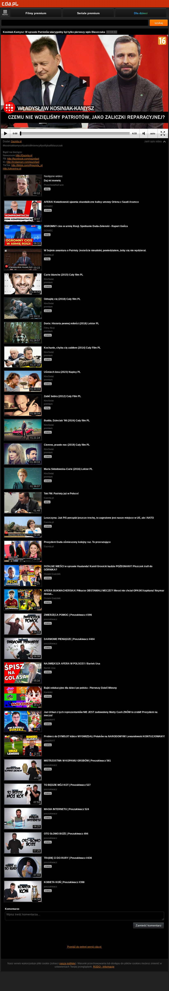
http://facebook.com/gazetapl (23, 158)
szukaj (159, 22)
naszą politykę (67, 963)
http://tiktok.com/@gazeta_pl (27, 165)
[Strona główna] (10, 4)
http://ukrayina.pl (12, 168)
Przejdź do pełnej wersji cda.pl (84, 946)
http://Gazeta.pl (24, 155)
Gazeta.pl (16, 141)
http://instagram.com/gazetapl (23, 162)
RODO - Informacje (103, 966)
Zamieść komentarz (148, 925)
